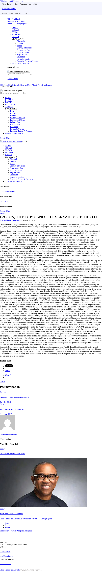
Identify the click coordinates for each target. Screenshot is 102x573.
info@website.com (7, 191)
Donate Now (5, 211)
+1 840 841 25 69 (5, 552)
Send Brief (4, 201)
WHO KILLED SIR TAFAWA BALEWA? (12, 454)
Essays (2, 213)
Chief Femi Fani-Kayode (8, 434)
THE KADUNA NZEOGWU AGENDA (11, 514)
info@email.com (6, 556)
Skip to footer (17, 1)
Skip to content (6, 1)
